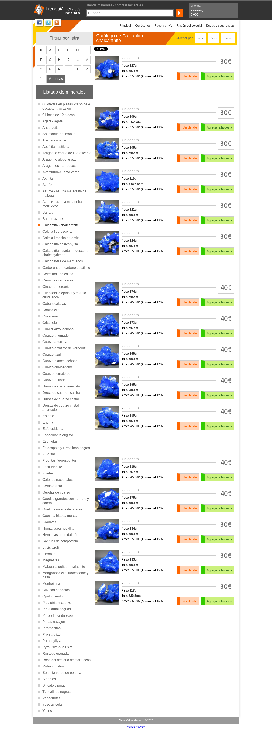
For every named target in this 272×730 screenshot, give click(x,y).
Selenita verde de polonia (61, 672)
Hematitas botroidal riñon (61, 535)
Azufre (47, 185)
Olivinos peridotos (56, 590)
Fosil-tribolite (52, 467)
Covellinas (50, 316)
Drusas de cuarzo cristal (60, 399)
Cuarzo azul (51, 354)
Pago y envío (163, 25)
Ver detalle (190, 76)
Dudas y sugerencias (220, 25)
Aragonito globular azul (60, 159)
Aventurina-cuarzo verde (60, 172)
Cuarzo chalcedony (57, 367)
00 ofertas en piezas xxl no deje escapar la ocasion (66, 106)
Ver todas (56, 79)
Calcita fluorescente (57, 231)
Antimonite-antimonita (58, 134)
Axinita (47, 178)
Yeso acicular (52, 704)
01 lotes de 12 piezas (58, 115)
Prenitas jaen (52, 634)
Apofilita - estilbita (55, 146)
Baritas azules (53, 219)
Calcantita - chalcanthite (60, 225)
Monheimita (51, 583)
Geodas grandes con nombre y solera (65, 501)
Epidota (48, 416)
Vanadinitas (51, 698)
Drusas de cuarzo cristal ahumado (60, 407)
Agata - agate (52, 121)
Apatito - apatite (54, 140)
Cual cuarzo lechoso (58, 329)
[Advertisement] (165, 93)
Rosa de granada (55, 653)
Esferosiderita (52, 429)
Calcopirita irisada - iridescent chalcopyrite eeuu (64, 253)
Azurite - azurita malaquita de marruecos (64, 204)
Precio (200, 38)
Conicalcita (51, 310)
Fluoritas (49, 454)
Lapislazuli (50, 547)
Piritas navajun (53, 622)
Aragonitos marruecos (59, 166)
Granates (49, 522)
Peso (214, 38)
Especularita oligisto (57, 435)
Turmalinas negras (56, 692)
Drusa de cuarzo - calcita (61, 392)
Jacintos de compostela (60, 541)
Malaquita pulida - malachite (63, 566)
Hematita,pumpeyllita (58, 528)
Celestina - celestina (57, 274)
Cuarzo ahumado (55, 335)
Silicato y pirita (53, 685)
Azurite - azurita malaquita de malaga (64, 193)
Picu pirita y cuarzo (56, 602)
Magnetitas (50, 560)
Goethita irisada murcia (59, 515)
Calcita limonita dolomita (61, 238)
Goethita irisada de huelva (62, 509)
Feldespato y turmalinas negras (66, 448)
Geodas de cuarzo (56, 492)
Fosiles (48, 473)
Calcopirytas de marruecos (62, 261)
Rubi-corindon (53, 666)
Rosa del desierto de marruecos (66, 660)
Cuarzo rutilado (54, 380)
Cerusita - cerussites (57, 280)
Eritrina (47, 422)
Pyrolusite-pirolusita (57, 647)
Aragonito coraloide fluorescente (66, 153)
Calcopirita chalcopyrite (60, 244)
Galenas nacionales (57, 479)
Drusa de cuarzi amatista (61, 386)
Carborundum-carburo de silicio (66, 267)
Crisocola (49, 322)
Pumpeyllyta (51, 641)
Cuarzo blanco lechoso (59, 361)
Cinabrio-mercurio (56, 286)
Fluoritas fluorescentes (59, 460)
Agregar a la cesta (219, 76)
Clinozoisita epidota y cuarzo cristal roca (64, 295)
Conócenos (142, 25)
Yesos (47, 711)
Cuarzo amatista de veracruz (64, 348)
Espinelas (50, 441)
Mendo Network (136, 726)
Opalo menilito (53, 596)
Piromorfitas (51, 628)
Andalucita (50, 127)
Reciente (228, 38)
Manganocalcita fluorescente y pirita (65, 575)
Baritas (47, 212)
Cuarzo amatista (54, 342)
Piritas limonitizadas (57, 615)
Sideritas (49, 679)
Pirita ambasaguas (56, 609)
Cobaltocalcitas (54, 303)
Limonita (48, 554)
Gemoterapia (52, 486)
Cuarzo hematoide (56, 373)
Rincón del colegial (189, 25)
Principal (125, 25)
